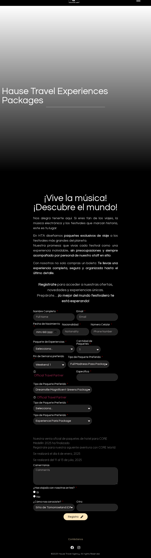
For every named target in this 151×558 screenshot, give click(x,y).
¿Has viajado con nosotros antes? (54, 487)
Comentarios (41, 465)
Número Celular (100, 324)
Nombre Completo (44, 311)
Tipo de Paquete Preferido (84, 357)
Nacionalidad (70, 324)
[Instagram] (79, 547)
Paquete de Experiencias (49, 341)
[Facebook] (72, 547)
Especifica (83, 371)
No (38, 496)
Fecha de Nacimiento (46, 323)
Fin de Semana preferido (48, 356)
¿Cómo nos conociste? (47, 501)
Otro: (79, 501)
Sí (37, 492)
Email (80, 311)
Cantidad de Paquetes (84, 342)
